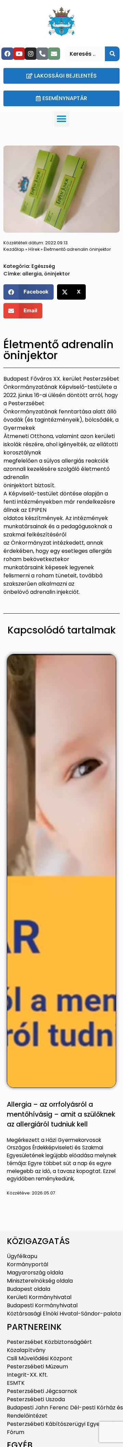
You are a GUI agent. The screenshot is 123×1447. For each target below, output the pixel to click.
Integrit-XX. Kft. (27, 1375)
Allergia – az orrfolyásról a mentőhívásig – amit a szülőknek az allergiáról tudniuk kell (61, 1114)
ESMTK (16, 1383)
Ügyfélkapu (22, 1256)
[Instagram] (31, 53)
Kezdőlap (13, 249)
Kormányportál (27, 1264)
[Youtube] (19, 53)
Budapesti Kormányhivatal (42, 1305)
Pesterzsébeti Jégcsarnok (42, 1391)
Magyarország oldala (35, 1273)
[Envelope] (54, 53)
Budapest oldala (28, 1289)
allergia (32, 273)
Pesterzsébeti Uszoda (36, 1399)
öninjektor (57, 273)
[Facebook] (7, 53)
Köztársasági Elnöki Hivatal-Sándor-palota (64, 1314)
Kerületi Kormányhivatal (39, 1297)
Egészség (43, 266)
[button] (61, 119)
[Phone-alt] (42, 53)
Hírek (34, 249)
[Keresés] (112, 53)
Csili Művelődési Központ (39, 1358)
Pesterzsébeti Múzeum (37, 1366)
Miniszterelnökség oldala (40, 1281)
